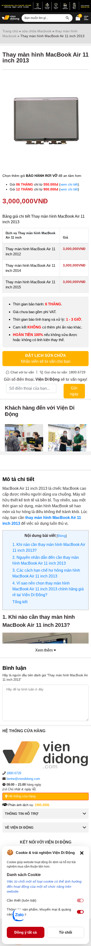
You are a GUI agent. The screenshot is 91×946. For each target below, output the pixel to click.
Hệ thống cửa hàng (21, 796)
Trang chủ (10, 31)
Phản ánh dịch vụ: (28, 805)
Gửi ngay (74, 391)
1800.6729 (14, 773)
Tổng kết (19, 602)
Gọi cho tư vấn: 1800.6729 (64, 372)
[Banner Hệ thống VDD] (45, 6)
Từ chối (65, 932)
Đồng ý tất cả (25, 932)
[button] (81, 852)
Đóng (62, 536)
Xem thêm (44, 650)
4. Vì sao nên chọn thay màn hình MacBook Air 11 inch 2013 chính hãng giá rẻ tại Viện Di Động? (48, 589)
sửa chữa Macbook (36, 31)
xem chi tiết (69, 184)
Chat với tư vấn (22, 372)
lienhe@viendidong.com (23, 779)
